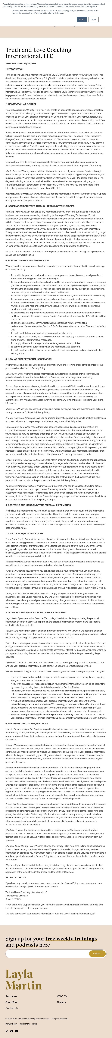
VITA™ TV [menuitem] (62, 996)
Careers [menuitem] (61, 1002)
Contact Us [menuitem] (11, 1008)
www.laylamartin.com (25, 85)
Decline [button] (93, 19)
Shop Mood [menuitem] (11, 1002)
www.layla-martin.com (52, 85)
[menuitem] (6, 1031)
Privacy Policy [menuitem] (11, 1024)
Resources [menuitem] (11, 996)
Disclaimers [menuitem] (25, 1024)
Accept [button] (82, 19)
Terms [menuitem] (34, 1024)
